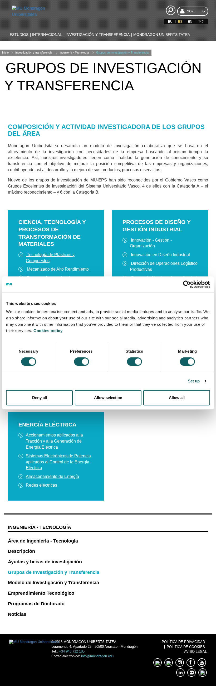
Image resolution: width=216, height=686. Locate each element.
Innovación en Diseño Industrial (160, 254)
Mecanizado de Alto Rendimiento (57, 269)
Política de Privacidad (183, 642)
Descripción (21, 551)
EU (170, 21)
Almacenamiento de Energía (52, 476)
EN (190, 21)
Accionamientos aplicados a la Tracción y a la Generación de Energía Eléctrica (54, 441)
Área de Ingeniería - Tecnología (43, 541)
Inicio (5, 52)
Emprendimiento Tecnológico (41, 593)
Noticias (17, 614)
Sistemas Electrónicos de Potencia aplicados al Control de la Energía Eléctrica (58, 462)
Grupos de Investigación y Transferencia (122, 52)
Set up (194, 381)
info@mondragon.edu (97, 656)
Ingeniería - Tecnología (74, 52)
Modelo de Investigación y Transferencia (53, 582)
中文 (201, 21)
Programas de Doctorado (36, 603)
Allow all (177, 397)
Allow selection (108, 397)
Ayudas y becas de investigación (45, 561)
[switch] (81, 361)
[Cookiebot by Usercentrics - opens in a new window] (187, 284)
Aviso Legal (195, 651)
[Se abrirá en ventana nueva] (157, 662)
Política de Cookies (186, 647)
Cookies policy (47, 330)
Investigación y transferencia (33, 52)
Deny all (39, 397)
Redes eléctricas (41, 485)
